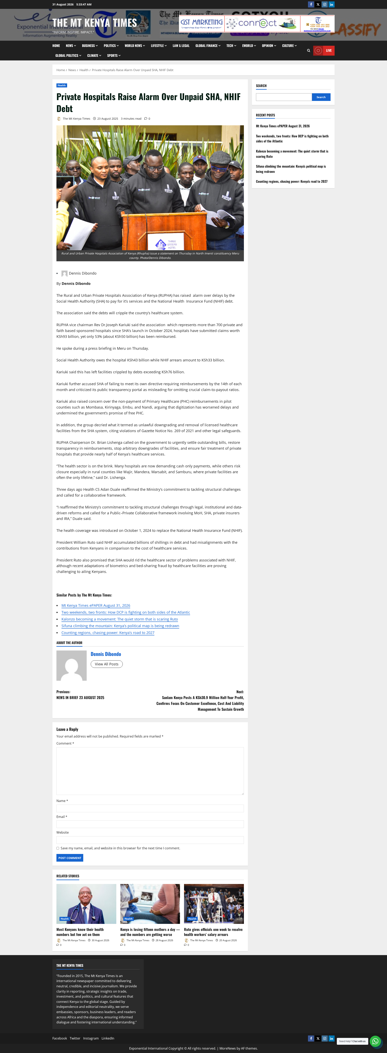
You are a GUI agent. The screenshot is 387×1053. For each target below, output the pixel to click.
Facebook (59, 1038)
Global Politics (66, 55)
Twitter (75, 1038)
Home (56, 45)
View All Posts (107, 664)
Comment (65, 743)
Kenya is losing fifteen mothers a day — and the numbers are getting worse (150, 932)
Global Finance (206, 45)
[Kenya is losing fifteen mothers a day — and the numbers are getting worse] (150, 904)
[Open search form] (308, 50)
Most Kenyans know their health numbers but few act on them (80, 932)
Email (61, 816)
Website (62, 832)
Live (329, 50)
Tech (230, 45)
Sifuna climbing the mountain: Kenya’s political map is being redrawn (120, 625)
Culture (288, 45)
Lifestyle (157, 45)
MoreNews (228, 1048)
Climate (92, 55)
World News (133, 45)
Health (62, 85)
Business (88, 45)
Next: (200, 700)
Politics (110, 45)
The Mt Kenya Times (94, 22)
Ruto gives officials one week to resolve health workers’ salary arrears (213, 932)
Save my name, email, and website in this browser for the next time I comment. (120, 848)
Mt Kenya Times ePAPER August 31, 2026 (95, 605)
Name (62, 801)
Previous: (80, 694)
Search (261, 85)
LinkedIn (108, 1038)
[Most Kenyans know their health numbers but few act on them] (86, 904)
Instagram (91, 1038)
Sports (112, 55)
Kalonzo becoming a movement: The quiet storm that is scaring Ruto (119, 619)
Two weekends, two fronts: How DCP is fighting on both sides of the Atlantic (125, 612)
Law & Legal (181, 45)
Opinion (267, 45)
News (69, 45)
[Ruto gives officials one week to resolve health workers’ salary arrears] (214, 904)
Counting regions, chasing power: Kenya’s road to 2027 (107, 632)
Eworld (247, 45)
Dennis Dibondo (83, 273)
